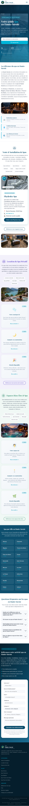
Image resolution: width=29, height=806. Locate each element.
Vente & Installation (5, 760)
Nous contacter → (14, 323)
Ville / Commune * (8, 711)
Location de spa (4, 762)
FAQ (2, 788)
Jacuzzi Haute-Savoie (15, 802)
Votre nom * (6, 683)
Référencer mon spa (5, 785)
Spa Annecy (4, 770)
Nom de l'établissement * (10, 688)
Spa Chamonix (4, 773)
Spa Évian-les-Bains (5, 780)
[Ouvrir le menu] (27, 2)
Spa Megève (4, 775)
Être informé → (14, 348)
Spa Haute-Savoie (6, 802)
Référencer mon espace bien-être (14, 518)
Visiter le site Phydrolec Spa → (14, 219)
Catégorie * (6, 706)
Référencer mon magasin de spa (14, 229)
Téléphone (6, 700)
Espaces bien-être (5, 765)
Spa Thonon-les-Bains (6, 777)
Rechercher (16, 42)
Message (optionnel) (9, 717)
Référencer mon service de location (14, 382)
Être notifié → (14, 374)
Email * (5, 694)
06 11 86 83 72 (10, 213)
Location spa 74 (18, 804)
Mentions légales (5, 790)
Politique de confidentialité (7, 792)
